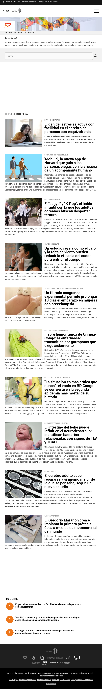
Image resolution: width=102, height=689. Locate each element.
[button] (95, 11)
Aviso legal (13, 679)
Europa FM (36, 663)
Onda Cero (77, 658)
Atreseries (68, 658)
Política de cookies (44, 679)
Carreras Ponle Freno (13, 2)
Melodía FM (45, 663)
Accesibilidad (51, 683)
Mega (59, 658)
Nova (51, 658)
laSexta (33, 658)
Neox (42, 658)
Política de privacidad (27, 679)
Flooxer (66, 663)
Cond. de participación (61, 679)
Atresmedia (51, 651)
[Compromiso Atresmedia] (7, 26)
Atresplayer (55, 663)
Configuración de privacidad (82, 679)
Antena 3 (25, 658)
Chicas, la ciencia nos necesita (48, 2)
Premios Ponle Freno (29, 2)
